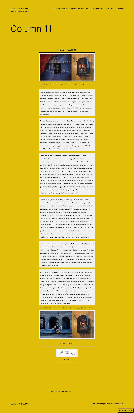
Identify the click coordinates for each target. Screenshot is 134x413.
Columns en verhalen (79, 9)
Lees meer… (67, 303)
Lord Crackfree (97, 9)
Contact (120, 9)
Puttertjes (110, 9)
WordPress (119, 404)
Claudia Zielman (20, 8)
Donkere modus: (124, 410)
